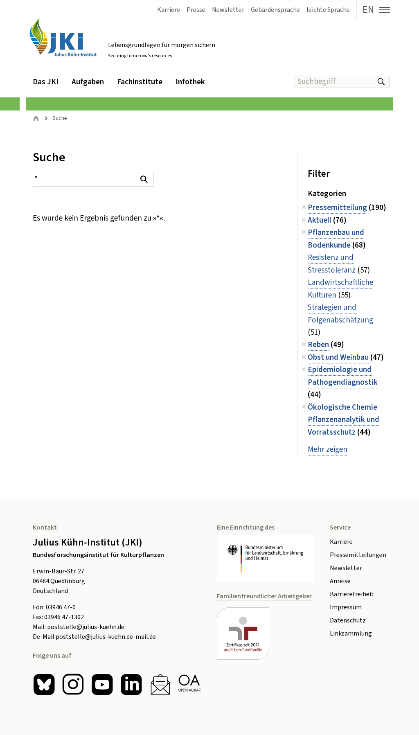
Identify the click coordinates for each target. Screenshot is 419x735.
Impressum (346, 607)
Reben (318, 344)
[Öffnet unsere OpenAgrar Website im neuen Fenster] (189, 684)
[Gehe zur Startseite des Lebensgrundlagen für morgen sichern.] (63, 37)
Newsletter (346, 568)
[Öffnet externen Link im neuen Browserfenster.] (265, 558)
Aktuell (319, 220)
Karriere (341, 541)
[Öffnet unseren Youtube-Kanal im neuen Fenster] (102, 684)
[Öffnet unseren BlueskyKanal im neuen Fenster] (44, 684)
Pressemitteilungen (358, 554)
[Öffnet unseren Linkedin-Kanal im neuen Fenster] (131, 684)
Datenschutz (348, 620)
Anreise (340, 581)
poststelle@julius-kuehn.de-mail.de (106, 636)
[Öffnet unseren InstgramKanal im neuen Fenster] (73, 684)
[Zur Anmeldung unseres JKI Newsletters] (160, 684)
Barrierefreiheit (352, 594)
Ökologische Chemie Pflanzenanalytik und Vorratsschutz (343, 420)
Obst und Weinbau (338, 357)
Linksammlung (351, 633)
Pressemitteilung (337, 207)
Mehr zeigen (327, 449)
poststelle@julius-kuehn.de (85, 626)
